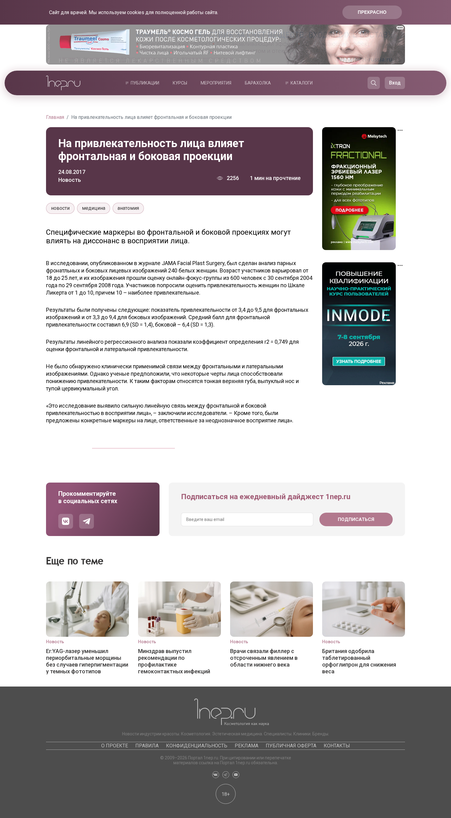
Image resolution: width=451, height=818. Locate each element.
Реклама (246, 746)
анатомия (128, 208)
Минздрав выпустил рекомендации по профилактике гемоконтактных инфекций (174, 661)
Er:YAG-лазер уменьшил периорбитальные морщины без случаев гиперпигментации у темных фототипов (87, 661)
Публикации (145, 82)
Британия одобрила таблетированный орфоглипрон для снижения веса (359, 661)
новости (60, 208)
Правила (147, 746)
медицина (93, 208)
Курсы (180, 82)
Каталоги (302, 82)
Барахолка (258, 82)
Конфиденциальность (196, 746)
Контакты (337, 746)
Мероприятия (216, 82)
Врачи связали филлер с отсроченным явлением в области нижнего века (264, 658)
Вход (395, 83)
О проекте (114, 746)
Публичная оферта (291, 746)
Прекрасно (372, 12)
